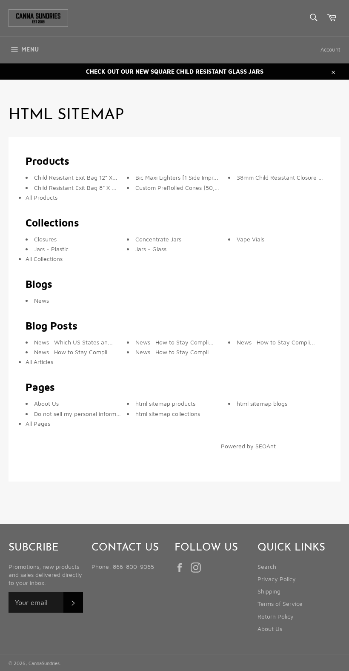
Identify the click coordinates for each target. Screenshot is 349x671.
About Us (46, 403)
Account (330, 49)
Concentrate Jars (158, 239)
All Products (41, 197)
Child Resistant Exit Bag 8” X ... (75, 187)
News (41, 300)
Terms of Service (280, 603)
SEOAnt (265, 446)
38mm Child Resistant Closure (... (281, 177)
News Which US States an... (73, 342)
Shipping (268, 591)
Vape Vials (250, 239)
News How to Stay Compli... (73, 352)
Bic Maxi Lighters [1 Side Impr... (176, 177)
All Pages (38, 423)
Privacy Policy (276, 578)
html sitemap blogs (262, 403)
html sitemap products (165, 403)
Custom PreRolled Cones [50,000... (183, 187)
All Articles (39, 361)
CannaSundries (44, 663)
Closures (45, 239)
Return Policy (275, 616)
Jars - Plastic (51, 248)
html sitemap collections (167, 413)
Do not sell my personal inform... (77, 413)
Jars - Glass (150, 248)
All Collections (44, 258)
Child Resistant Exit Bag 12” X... (75, 177)
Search (266, 566)
